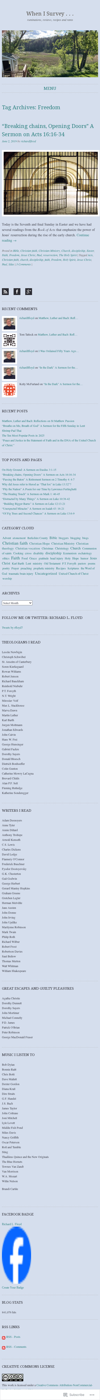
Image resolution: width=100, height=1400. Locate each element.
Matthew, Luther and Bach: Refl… (58, 318)
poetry (6, 568)
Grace (33, 558)
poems (91, 563)
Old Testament (52, 563)
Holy (68, 558)
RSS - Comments (16, 1347)
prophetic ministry (43, 568)
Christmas (47, 548)
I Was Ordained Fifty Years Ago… (59, 351)
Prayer (15, 568)
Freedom (14, 255)
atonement (19, 538)
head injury (56, 558)
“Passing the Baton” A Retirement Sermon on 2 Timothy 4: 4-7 (38, 479)
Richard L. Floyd (12, 1224)
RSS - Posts (13, 1337)
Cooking (18, 553)
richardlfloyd (28, 141)
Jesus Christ (28, 255)
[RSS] (5, 291)
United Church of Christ (74, 573)
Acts (90, 255)
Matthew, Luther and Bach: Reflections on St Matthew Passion (38, 421)
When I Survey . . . (50, 14)
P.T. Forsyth (69, 563)
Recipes (61, 568)
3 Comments (23, 264)
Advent (6, 538)
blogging (75, 538)
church (24, 259)
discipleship (78, 251)
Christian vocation (28, 548)
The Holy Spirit (68, 255)
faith (47, 259)
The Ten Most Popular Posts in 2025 (23, 435)
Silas (11, 264)
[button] (51, 183)
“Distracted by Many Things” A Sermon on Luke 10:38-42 (36, 499)
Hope (75, 558)
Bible (16, 251)
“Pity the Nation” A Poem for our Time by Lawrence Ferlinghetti (39, 489)
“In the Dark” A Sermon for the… (58, 367)
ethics (5, 558)
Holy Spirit (69, 259)
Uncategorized (46, 573)
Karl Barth (18, 563)
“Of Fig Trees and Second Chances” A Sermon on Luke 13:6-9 (38, 513)
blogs (85, 538)
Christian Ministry (49, 251)
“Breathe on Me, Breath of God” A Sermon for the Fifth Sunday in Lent (43, 426)
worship (7, 578)
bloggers (64, 538)
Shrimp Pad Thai (11, 430)
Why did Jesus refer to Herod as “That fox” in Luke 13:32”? (36, 484)
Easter (90, 251)
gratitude (44, 558)
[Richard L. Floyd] (16, 1282)
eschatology (85, 553)
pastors (82, 563)
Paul (39, 255)
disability (38, 553)
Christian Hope (39, 543)
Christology (62, 548)
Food (25, 558)
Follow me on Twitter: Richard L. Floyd (42, 618)
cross (28, 553)
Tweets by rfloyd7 (12, 627)
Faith (5, 255)
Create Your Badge (13, 1287)
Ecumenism (69, 553)
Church (65, 251)
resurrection (50, 255)
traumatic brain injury (21, 573)
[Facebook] (17, 291)
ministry (37, 563)
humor (84, 558)
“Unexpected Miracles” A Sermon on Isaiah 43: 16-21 (33, 508)
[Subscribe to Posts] (3, 1337)
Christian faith (28, 251)
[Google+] (28, 291)
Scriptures (73, 568)
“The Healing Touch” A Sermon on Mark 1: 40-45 (31, 494)
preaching (26, 568)
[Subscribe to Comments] (3, 1347)
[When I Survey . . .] (50, 53)
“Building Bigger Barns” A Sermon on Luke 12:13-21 (33, 504)
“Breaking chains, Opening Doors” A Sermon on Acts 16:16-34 (39, 474)
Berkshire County (37, 538)
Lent (28, 563)
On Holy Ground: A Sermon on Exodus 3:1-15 (29, 470)
